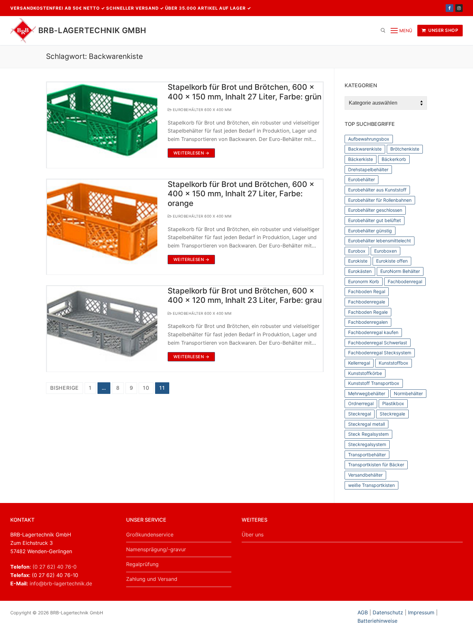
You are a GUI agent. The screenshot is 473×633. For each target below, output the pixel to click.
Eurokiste (357, 261)
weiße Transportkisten (371, 485)
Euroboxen (385, 251)
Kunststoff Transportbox (373, 383)
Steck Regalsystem (368, 434)
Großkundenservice (149, 534)
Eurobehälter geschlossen (375, 210)
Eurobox (357, 251)
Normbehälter (408, 393)
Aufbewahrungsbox (368, 139)
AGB (363, 612)
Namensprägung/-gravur (156, 549)
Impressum (421, 612)
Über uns (253, 534)
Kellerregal (359, 363)
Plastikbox (393, 403)
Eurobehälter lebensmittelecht (379, 240)
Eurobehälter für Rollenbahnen (380, 200)
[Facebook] (449, 8)
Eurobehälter (361, 179)
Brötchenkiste (404, 149)
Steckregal (359, 413)
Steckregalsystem (367, 444)
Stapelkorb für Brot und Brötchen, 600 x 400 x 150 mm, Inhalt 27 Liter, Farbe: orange (241, 194)
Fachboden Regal (366, 291)
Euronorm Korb (363, 281)
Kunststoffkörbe (365, 373)
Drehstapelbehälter (368, 169)
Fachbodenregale (366, 301)
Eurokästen (360, 271)
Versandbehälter (365, 475)
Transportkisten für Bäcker (376, 464)
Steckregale (392, 413)
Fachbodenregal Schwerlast (377, 342)
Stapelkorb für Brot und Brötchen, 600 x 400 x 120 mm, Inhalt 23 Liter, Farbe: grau (245, 295)
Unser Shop (443, 30)
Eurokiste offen (392, 261)
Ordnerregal (361, 403)
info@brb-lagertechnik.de (61, 583)
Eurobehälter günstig (370, 230)
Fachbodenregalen (368, 322)
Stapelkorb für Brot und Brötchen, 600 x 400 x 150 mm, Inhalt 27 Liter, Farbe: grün (244, 91)
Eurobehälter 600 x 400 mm (201, 109)
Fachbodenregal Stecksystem (379, 352)
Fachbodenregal (405, 281)
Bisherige (64, 388)
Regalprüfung (142, 564)
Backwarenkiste (365, 149)
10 (146, 388)
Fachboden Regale (368, 312)
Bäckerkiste (360, 159)
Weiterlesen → (191, 152)
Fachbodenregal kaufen (373, 332)
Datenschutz (388, 612)
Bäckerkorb (394, 159)
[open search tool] (383, 30)
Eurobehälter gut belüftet (374, 220)
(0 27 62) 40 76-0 (54, 566)
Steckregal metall (366, 424)
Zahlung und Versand (151, 579)
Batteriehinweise (377, 621)
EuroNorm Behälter (400, 271)
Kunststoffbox (393, 363)
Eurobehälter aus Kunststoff (377, 189)
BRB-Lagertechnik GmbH (92, 30)
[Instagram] (459, 8)
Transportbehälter (367, 454)
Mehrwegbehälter (366, 393)
